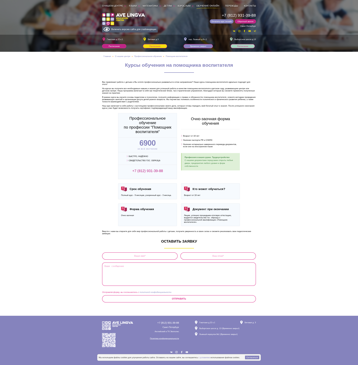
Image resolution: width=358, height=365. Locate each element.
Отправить (179, 299)
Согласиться (252, 357)
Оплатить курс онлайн (221, 21)
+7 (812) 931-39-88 (147, 171)
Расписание (114, 46)
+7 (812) (239, 15)
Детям (168, 6)
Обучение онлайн (207, 6)
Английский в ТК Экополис (167, 331)
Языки (133, 6)
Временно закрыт (198, 46)
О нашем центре (112, 6)
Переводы (231, 6)
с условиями (204, 357)
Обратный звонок (245, 21)
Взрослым (184, 6)
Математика (150, 6)
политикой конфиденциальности (155, 292)
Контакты (250, 6)
